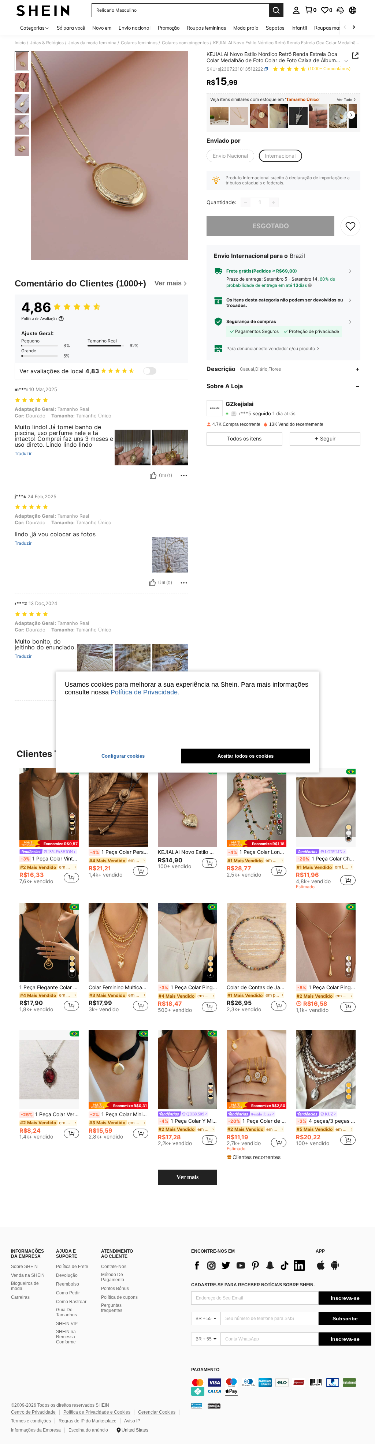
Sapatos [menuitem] (275, 28)
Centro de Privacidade (33, 1412)
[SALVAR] (350, 226)
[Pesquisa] (276, 10)
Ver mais (187, 1177)
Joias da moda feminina (92, 42)
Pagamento (205, 1370)
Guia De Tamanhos (66, 1312)
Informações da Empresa (36, 1430)
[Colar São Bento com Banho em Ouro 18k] (239, 116)
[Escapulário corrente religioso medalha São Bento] (259, 116)
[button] (340, 10)
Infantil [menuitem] (299, 28)
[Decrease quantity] (245, 202)
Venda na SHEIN (28, 1275)
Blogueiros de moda (25, 1286)
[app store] (321, 1268)
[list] (249, 1265)
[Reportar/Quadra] (183, 475)
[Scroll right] (353, 27)
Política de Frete (72, 1266)
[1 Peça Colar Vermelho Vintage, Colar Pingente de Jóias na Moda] (49, 1069)
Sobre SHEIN (24, 1266)
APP (320, 1251)
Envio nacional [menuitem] (135, 28)
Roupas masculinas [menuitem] (335, 28)
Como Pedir (68, 1292)
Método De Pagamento (112, 1277)
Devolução (67, 1275)
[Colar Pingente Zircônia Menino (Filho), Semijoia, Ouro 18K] (219, 116)
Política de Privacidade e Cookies (96, 1412)
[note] (49, 843)
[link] (310, 9)
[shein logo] (43, 10)
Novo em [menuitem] (101, 28)
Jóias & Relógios (47, 42)
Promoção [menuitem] (168, 28)
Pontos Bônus (115, 1288)
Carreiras (20, 1297)
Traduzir (23, 453)
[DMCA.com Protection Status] (214, 1405)
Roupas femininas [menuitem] (206, 28)
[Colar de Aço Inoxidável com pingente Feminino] (318, 116)
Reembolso (67, 1284)
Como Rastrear (71, 1301)
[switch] (149, 371)
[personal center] (296, 10)
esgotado (270, 226)
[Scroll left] (345, 27)
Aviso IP (132, 1421)
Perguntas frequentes (111, 1308)
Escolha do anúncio (88, 1430)
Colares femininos (139, 42)
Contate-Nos (113, 1266)
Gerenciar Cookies (156, 1412)
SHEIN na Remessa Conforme (66, 1336)
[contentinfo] (281, 1387)
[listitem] (219, 116)
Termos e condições (31, 1421)
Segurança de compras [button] (251, 321)
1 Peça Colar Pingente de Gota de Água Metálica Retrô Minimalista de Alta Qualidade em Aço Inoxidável (326, 987)
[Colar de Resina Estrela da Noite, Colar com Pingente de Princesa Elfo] (298, 116)
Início (20, 42)
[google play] (335, 1268)
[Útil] (153, 475)
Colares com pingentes (185, 42)
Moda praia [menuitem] (246, 28)
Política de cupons (119, 1297)
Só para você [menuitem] (71, 28)
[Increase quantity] (273, 202)
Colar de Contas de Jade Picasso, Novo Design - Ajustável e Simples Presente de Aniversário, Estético (256, 987)
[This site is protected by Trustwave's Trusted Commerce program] (196, 1405)
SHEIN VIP (67, 1323)
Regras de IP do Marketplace (87, 1421)
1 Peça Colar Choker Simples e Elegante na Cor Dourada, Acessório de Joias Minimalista (326, 859)
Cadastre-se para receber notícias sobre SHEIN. (253, 1284)
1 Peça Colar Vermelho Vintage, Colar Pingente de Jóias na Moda (50, 1114)
